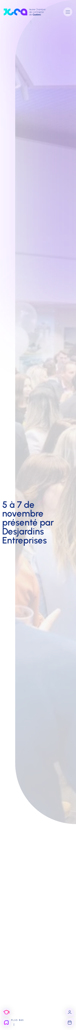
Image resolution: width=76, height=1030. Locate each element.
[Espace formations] (6, 1012)
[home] (27, 12)
